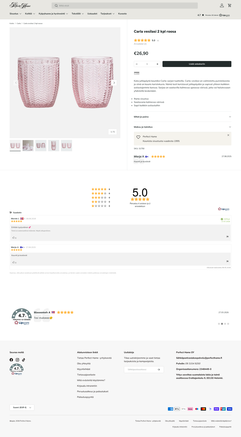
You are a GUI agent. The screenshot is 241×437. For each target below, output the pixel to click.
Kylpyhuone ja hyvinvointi (52, 13)
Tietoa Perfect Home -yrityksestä (94, 357)
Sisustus (14, 13)
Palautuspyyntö (85, 397)
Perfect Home (25, 421)
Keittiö (28, 13)
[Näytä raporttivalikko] (227, 237)
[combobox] (125, 6)
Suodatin (17, 212)
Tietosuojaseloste (86, 374)
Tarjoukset (106, 13)
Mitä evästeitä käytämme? (91, 380)
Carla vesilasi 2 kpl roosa (32, 23)
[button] (230, 5)
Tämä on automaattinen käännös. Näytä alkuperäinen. (31, 231)
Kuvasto (122, 13)
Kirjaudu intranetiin (87, 385)
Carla (19, 23)
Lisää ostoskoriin (197, 64)
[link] (120, 316)
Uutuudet (92, 13)
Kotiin (12, 23)
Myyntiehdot (83, 369)
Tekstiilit (76, 13)
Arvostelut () (140, 44)
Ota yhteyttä (84, 363)
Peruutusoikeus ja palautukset (92, 391)
